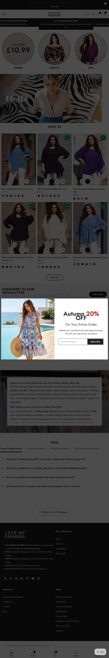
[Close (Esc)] (105, 3)
